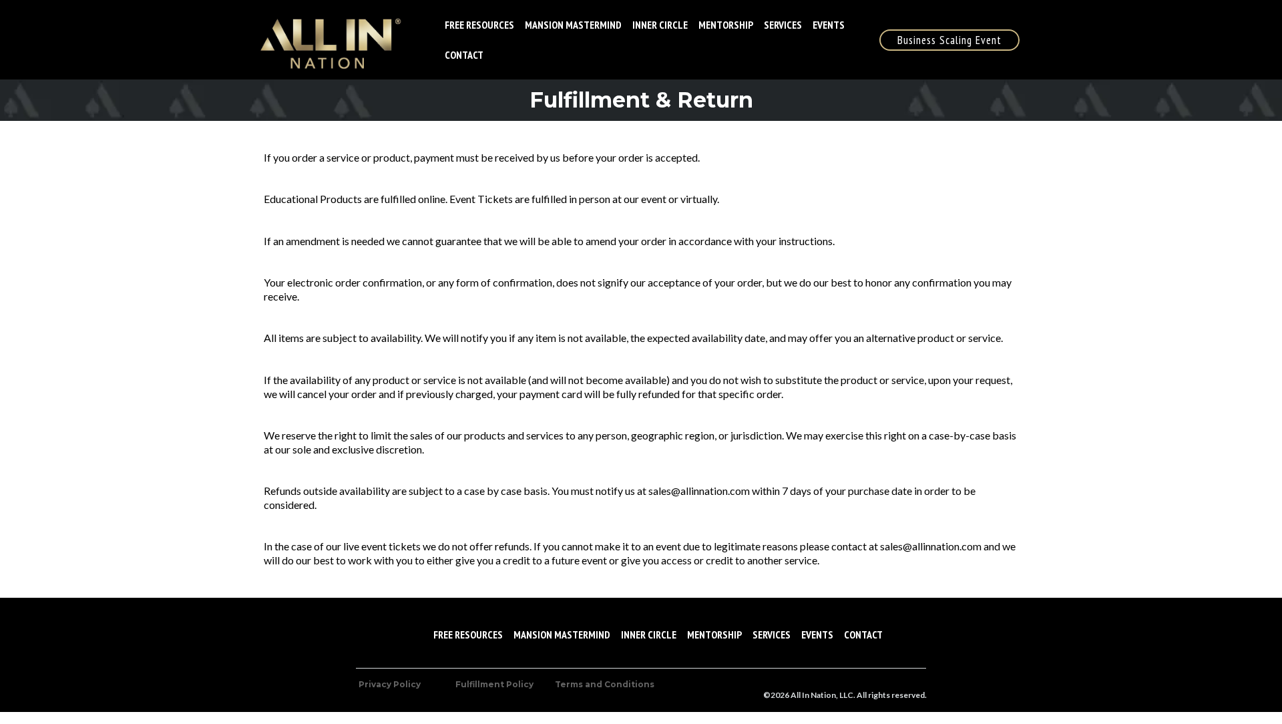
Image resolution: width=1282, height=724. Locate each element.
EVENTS (829, 24)
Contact (464, 54)
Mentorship (725, 24)
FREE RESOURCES (479, 24)
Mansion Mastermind (573, 24)
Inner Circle (660, 24)
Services (783, 24)
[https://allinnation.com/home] (328, 39)
